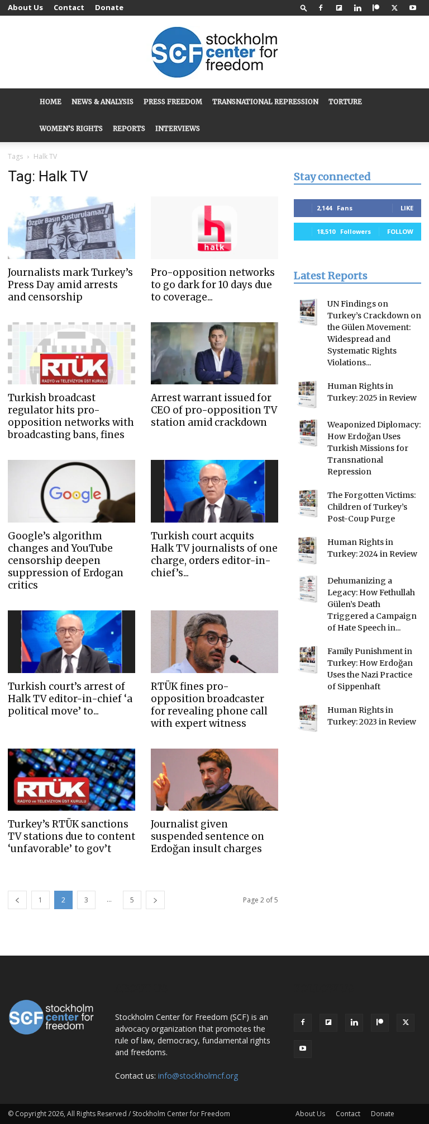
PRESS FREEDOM (173, 101)
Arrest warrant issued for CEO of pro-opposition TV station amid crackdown (214, 410)
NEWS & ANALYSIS (103, 101)
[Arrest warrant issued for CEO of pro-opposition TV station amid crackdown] (214, 353)
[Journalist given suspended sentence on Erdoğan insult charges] (214, 780)
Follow (400, 231)
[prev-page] (17, 900)
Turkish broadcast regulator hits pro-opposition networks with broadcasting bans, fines (71, 416)
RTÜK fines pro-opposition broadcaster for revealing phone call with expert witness (209, 705)
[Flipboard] (339, 8)
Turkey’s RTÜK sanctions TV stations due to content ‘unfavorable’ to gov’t (71, 836)
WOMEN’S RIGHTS (71, 128)
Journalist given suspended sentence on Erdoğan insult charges (207, 836)
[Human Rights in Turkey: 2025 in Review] (308, 394)
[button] (303, 7)
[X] (394, 8)
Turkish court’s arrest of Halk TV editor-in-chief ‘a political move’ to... (70, 698)
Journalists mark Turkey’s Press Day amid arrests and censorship (70, 284)
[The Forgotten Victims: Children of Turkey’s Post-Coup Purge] (308, 504)
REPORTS (129, 128)
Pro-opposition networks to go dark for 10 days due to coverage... (213, 284)
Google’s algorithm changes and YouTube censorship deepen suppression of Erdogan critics (65, 560)
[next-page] (155, 900)
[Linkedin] (357, 8)
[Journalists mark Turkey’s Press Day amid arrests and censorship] (71, 227)
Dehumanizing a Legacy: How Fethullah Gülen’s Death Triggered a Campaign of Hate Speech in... (372, 604)
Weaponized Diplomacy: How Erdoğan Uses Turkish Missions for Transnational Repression (374, 448)
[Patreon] (376, 8)
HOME (50, 101)
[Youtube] (412, 8)
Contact (69, 7)
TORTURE (345, 101)
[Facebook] (320, 8)
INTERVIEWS (177, 128)
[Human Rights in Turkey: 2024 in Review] (308, 551)
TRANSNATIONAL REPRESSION (265, 101)
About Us (25, 7)
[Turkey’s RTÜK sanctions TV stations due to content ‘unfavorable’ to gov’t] (71, 780)
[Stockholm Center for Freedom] (214, 53)
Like (407, 208)
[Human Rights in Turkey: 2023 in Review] (308, 718)
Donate (109, 7)
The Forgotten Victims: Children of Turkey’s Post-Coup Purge (371, 507)
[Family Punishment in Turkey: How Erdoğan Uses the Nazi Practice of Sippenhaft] (308, 660)
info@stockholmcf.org (198, 1075)
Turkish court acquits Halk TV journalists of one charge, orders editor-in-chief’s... (214, 554)
